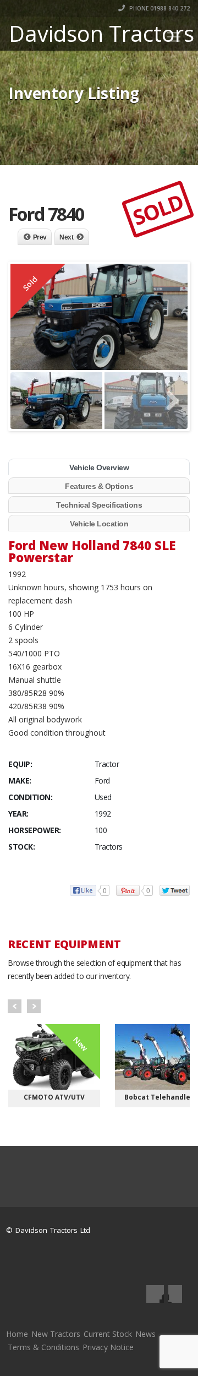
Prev (40, 237)
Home (17, 1334)
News (145, 1334)
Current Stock (108, 1334)
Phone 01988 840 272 (159, 8)
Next (66, 237)
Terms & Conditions (43, 1347)
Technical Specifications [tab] (99, 505)
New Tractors (55, 1334)
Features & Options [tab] (99, 486)
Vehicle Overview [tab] (99, 467)
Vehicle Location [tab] (99, 523)
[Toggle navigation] (173, 37)
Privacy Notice (108, 1347)
